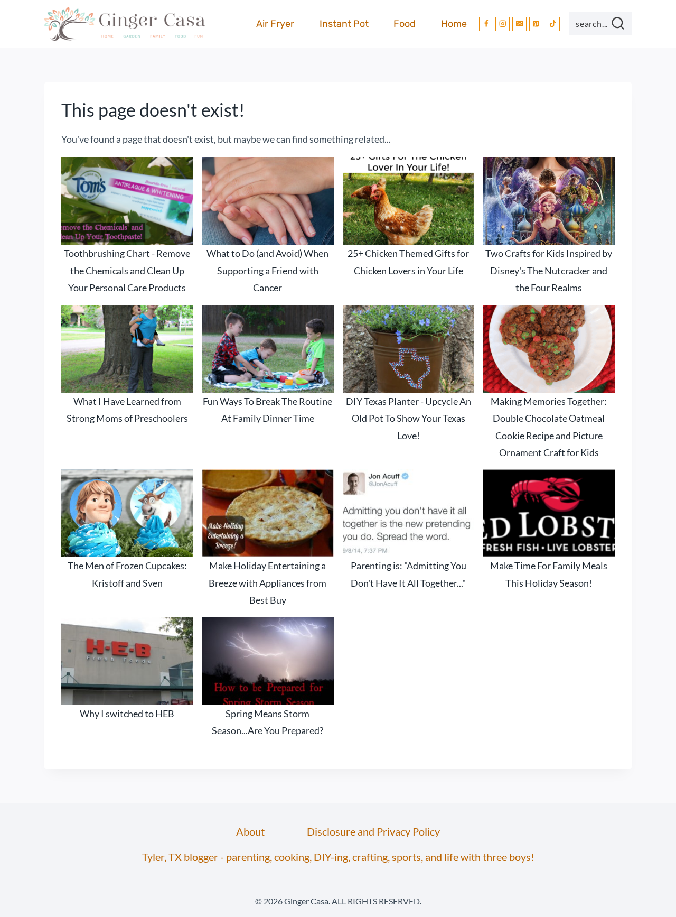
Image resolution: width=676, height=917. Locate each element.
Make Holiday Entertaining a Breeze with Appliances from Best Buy (267, 583)
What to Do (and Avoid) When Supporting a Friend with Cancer (267, 270)
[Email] (519, 24)
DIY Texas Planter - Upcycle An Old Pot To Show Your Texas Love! (408, 418)
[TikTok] (553, 24)
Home (454, 24)
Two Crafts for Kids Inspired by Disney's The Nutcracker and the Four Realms (548, 270)
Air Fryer (275, 24)
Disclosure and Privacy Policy (373, 831)
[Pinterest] (536, 24)
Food (404, 24)
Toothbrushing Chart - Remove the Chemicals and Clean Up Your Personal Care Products (127, 270)
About (250, 831)
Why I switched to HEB (127, 713)
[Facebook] (486, 24)
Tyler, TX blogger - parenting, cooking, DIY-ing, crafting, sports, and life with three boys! (338, 856)
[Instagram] (502, 24)
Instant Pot (344, 24)
